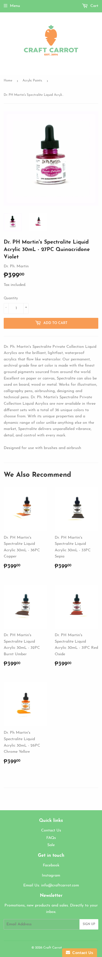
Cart (93, 6)
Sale (51, 845)
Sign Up (89, 924)
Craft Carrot (52, 947)
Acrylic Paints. (32, 80)
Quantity (11, 298)
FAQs (51, 838)
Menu (15, 6)
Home (8, 80)
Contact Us (51, 830)
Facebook (51, 865)
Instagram (51, 876)
